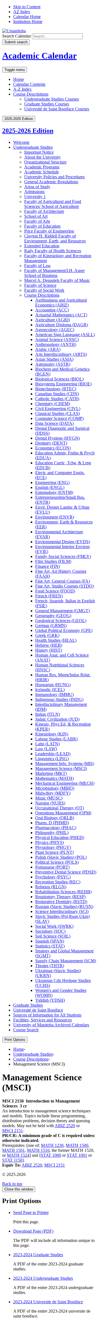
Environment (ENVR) (54, 517)
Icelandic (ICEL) (50, 689)
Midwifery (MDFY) (52, 793)
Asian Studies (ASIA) (54, 359)
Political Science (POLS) (57, 862)
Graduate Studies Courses (46, 104)
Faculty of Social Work (44, 290)
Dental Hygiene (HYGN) (57, 438)
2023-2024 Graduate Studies (38, 1254)
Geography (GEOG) (53, 615)
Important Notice (39, 152)
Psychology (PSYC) (53, 877)
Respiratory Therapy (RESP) (60, 896)
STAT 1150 (12, 1160)
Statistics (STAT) (50, 946)
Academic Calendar (39, 56)
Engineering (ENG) (52, 482)
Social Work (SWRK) (54, 926)
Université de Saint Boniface (38, 1010)
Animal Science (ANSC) (57, 339)
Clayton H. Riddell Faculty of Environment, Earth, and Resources (55, 238)
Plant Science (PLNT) (54, 852)
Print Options (14, 1040)
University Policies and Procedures (54, 176)
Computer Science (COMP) (59, 418)
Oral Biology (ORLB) (54, 817)
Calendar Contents (29, 84)
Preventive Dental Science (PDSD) (65, 872)
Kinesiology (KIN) (51, 734)
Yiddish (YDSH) (50, 1000)
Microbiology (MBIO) (54, 788)
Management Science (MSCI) (61, 768)
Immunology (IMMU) (54, 694)
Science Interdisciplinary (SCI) (62, 911)
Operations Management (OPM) (63, 813)
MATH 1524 (18, 1155)
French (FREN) (49, 596)
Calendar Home (27, 16)
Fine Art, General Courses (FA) (62, 581)
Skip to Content (26, 6)
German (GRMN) (51, 625)
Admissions (34, 191)
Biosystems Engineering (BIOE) (63, 384)
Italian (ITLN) (47, 714)
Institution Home (27, 21)
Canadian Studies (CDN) (57, 393)
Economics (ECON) (53, 448)
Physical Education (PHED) (59, 837)
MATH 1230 (52, 1145)
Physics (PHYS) (49, 842)
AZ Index (21, 11)
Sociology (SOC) (50, 931)
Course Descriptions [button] (30, 94)
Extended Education (41, 246)
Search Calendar (16, 36)
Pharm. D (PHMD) (52, 822)
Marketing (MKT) (51, 773)
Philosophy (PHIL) (51, 832)
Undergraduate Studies (33, 147)
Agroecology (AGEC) (54, 329)
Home (18, 79)
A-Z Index (22, 89)
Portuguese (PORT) (52, 867)
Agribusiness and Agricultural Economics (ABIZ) (61, 302)
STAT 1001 (77, 1155)
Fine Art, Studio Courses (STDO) (64, 586)
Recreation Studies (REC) (57, 882)
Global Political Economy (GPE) (63, 630)
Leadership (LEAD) (52, 753)
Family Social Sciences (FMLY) (63, 556)
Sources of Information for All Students (47, 1015)
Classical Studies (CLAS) (57, 413)
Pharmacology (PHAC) (55, 827)
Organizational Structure (45, 162)
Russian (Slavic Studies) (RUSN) (64, 906)
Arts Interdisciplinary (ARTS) (61, 354)
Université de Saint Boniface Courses (56, 109)
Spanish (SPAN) (49, 941)
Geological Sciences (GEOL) (60, 620)
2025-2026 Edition (27, 130)
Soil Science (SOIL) (52, 936)
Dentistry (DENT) (51, 443)
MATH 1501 (13, 1150)
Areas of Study (37, 186)
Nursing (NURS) (50, 803)
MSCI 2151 (12, 1130)
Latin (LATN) (47, 743)
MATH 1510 (38, 1150)
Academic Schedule (41, 172)
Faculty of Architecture (44, 211)
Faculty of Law (37, 265)
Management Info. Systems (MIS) (64, 763)
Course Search (25, 1029)
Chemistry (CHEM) (52, 403)
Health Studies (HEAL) (55, 640)
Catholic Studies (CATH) (57, 398)
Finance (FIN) (47, 566)
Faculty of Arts (37, 221)
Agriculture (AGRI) (52, 319)
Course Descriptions (41, 295)
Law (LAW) (46, 748)
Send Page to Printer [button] (31, 1212)
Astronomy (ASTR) (52, 364)
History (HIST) (48, 650)
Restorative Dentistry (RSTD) (61, 901)
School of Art (36, 216)
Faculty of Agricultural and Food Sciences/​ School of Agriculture (52, 204)
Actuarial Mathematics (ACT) (61, 315)
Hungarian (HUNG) (53, 684)
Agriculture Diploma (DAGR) (61, 324)
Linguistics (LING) (52, 758)
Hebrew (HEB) (48, 645)
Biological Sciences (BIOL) (59, 379)
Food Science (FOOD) (55, 591)
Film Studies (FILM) (53, 561)
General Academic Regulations (51, 181)
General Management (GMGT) (62, 610)
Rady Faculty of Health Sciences (52, 250)
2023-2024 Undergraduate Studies (43, 1278)
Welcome (21, 142)
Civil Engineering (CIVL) (57, 408)
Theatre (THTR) (49, 965)
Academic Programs (41, 167)
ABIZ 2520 (65, 1125)
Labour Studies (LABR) (56, 739)
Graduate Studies (28, 1005)
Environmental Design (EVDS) (62, 541)
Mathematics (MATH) (54, 778)
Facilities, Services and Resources (42, 1020)
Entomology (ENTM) (54, 492)
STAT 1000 (51, 1155)
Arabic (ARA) (48, 349)
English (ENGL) (49, 487)
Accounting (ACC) (52, 310)
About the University (42, 157)
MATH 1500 (77, 1145)
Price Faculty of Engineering (49, 231)
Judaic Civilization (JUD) (57, 719)
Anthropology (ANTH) (55, 344)
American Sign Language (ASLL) (65, 334)
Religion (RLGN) (50, 886)
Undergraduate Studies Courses (51, 99)
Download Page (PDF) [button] (33, 1231)
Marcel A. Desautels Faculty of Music (57, 280)
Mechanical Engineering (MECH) (64, 783)
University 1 (35, 196)
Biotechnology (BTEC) (55, 388)
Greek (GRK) (47, 635)
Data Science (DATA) (54, 423)
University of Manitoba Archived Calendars (51, 1025)
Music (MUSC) (48, 798)
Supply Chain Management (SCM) (65, 960)
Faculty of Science (40, 285)
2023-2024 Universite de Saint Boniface (48, 1301)
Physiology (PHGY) (53, 847)
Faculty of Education (42, 226)
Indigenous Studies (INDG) (59, 699)
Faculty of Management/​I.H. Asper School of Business (54, 273)
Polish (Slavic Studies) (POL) (61, 857)
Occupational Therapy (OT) (59, 808)
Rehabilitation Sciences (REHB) (63, 891)
